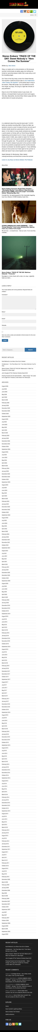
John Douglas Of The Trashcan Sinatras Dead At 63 (15, 373)
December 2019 (6, 605)
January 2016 (5, 734)
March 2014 (5, 794)
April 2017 (4, 693)
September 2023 (6, 482)
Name (4, 312)
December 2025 (6, 408)
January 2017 (5, 701)
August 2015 (5, 748)
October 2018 (5, 643)
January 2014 (5, 800)
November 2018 (6, 641)
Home (7, 1006)
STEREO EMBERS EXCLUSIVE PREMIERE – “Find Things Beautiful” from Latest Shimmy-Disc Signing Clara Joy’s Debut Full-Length (18, 227)
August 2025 (5, 419)
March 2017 (5, 695)
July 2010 (4, 871)
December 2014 (6, 769)
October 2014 (5, 775)
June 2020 (4, 589)
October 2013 (5, 808)
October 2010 (5, 865)
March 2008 (5, 895)
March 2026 (5, 400)
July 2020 (4, 586)
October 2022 (5, 512)
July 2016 (4, 717)
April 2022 (4, 528)
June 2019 (4, 622)
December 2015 (6, 737)
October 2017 (5, 676)
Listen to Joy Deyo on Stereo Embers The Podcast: (17, 160)
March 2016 (5, 728)
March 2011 (5, 860)
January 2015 (5, 767)
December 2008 (6, 890)
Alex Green (11, 65)
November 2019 (6, 608)
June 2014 (4, 786)
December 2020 (6, 572)
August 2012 (5, 835)
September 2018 (6, 646)
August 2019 (5, 616)
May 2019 (4, 624)
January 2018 (5, 668)
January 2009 (5, 887)
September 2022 (6, 515)
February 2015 (5, 764)
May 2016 (4, 723)
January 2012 (5, 843)
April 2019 (4, 627)
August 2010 (5, 868)
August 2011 (5, 852)
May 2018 (4, 657)
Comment (5, 294)
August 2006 (5, 926)
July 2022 (4, 520)
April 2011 (4, 857)
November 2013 (6, 805)
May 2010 (4, 874)
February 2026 (5, 402)
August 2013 (5, 813)
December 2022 (6, 506)
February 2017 (5, 698)
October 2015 (5, 742)
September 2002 (6, 931)
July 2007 (4, 912)
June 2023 (4, 490)
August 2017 (5, 682)
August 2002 (5, 934)
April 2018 (4, 660)
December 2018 (6, 638)
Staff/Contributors (10, 1014)
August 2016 (5, 715)
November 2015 (6, 739)
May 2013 (4, 822)
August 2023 (5, 485)
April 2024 (4, 463)
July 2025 (4, 422)
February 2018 (5, 665)
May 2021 (4, 558)
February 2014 (5, 797)
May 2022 (4, 526)
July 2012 (4, 838)
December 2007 (6, 901)
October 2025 (5, 413)
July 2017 (4, 685)
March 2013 (5, 827)
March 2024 (5, 465)
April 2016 (4, 726)
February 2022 (5, 534)
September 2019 (6, 613)
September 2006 (6, 923)
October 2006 (5, 920)
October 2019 (5, 611)
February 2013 (5, 830)
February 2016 (5, 731)
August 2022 (5, 517)
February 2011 (5, 863)
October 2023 (5, 479)
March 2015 (5, 761)
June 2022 (4, 523)
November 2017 (6, 674)
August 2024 (5, 452)
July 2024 (4, 454)
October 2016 (5, 709)
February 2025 (5, 435)
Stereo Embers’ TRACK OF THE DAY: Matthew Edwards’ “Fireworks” (16, 273)
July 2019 (4, 619)
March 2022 (5, 531)
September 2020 (6, 580)
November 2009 (6, 879)
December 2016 (6, 704)
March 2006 (5, 928)
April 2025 (4, 430)
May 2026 (4, 394)
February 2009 (5, 885)
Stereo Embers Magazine (9, 15)
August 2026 (5, 386)
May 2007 (4, 915)
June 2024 (4, 457)
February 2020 (5, 600)
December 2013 (6, 802)
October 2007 (5, 906)
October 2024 (5, 446)
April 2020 (4, 594)
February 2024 (5, 468)
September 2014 (6, 778)
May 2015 (4, 756)
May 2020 (4, 591)
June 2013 (4, 819)
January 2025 (5, 438)
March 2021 (5, 564)
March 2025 (5, 432)
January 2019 (5, 635)
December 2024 (6, 441)
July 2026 (4, 389)
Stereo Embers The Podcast (13, 1011)
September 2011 (6, 849)
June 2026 (4, 391)
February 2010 (5, 876)
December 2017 (6, 671)
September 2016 (6, 712)
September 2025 (6, 416)
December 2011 (6, 846)
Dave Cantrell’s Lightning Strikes (14, 1009)
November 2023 (6, 476)
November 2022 (6, 509)
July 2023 (4, 487)
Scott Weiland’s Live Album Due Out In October (13, 361)
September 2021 (6, 548)
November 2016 (6, 706)
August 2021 (5, 550)
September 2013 (6, 811)
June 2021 (4, 556)
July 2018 (4, 652)
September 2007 (6, 909)
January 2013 (5, 832)
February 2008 (5, 898)
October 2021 (5, 545)
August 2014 (5, 780)
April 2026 (4, 397)
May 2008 (4, 893)
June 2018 (4, 654)
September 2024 (6, 449)
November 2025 (6, 411)
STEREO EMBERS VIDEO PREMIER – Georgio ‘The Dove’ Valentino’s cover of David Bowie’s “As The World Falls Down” (19, 979)
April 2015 (4, 759)
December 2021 (6, 539)
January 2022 (5, 537)
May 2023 (4, 493)
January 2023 (5, 504)
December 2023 (6, 474)
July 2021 (4, 553)
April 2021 (4, 561)
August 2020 (5, 583)
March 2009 (5, 882)
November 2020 (6, 575)
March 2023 (5, 498)
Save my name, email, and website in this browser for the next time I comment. (18, 336)
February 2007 (5, 917)
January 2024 (5, 471)
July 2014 (4, 783)
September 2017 (6, 679)
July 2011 (4, 854)
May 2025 (4, 427)
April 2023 (4, 496)
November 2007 (6, 904)
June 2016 (4, 720)
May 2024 (4, 460)
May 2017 (4, 690)
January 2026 (5, 405)
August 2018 (5, 649)
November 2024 (6, 443)
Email (4, 318)
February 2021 (5, 567)
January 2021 (5, 569)
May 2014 (4, 789)
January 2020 (5, 602)
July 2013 (4, 816)
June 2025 (4, 424)
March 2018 (5, 663)
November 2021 (6, 542)
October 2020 (5, 578)
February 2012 (5, 841)
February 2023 (5, 501)
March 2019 (5, 630)
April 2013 (4, 824)
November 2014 (6, 772)
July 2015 (4, 750)
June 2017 (4, 687)
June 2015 (4, 753)
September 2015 (6, 745)
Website (4, 325)
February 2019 (5, 633)
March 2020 (5, 597)
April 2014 (4, 791)
